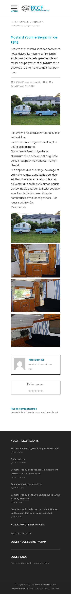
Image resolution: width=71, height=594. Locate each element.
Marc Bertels (36, 359)
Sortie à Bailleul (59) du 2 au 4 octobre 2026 (34, 448)
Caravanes (24, 22)
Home (14, 22)
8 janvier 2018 (21, 82)
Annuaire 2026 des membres (26, 484)
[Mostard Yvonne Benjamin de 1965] (19, 364)
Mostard (36, 22)
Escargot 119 (18, 459)
